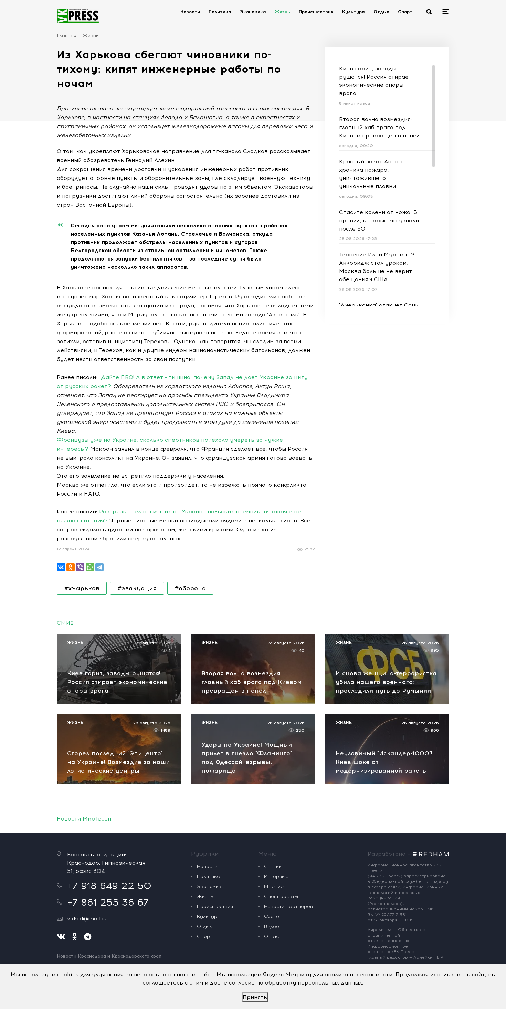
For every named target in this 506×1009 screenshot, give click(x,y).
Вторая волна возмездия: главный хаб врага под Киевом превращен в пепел (379, 127)
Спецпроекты (281, 896)
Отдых (381, 11)
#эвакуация (137, 588)
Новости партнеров (288, 906)
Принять (255, 997)
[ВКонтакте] (61, 567)
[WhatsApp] (90, 567)
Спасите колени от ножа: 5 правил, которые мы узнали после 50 (379, 220)
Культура (353, 11)
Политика (220, 11)
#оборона (190, 588)
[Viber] (80, 567)
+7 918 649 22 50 (109, 885)
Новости (190, 11)
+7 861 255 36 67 (108, 902)
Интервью (276, 876)
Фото (271, 916)
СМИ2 (65, 623)
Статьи (273, 866)
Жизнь (282, 11)
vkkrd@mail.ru (87, 918)
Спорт (405, 11)
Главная (66, 36)
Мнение (274, 886)
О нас (271, 936)
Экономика (253, 11)
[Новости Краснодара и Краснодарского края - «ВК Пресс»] (78, 16)
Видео (271, 926)
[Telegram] (99, 567)
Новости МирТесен (84, 818)
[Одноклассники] (70, 567)
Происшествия (316, 11)
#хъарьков (81, 588)
